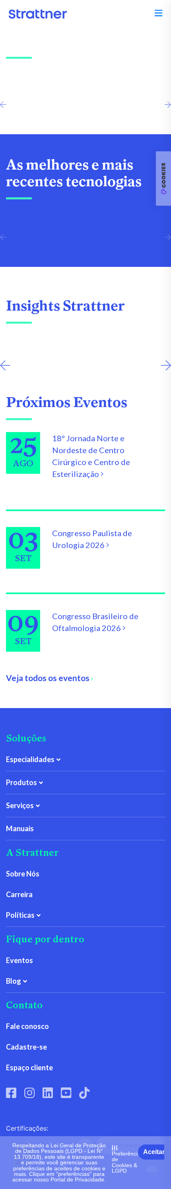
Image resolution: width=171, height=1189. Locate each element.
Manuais (20, 828)
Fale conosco (27, 1026)
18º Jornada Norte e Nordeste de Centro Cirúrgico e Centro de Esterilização (91, 456)
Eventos (19, 960)
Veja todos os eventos (48, 678)
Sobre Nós (22, 873)
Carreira (19, 894)
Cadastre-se (26, 1046)
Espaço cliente (29, 1067)
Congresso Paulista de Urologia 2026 (92, 539)
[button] (158, 13)
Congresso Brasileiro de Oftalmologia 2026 (95, 622)
